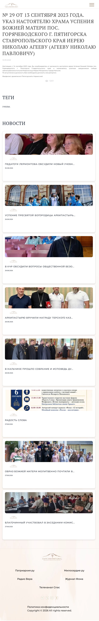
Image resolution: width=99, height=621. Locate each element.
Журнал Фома (74, 578)
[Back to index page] (11, 7)
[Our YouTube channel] (52, 598)
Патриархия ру (24, 570)
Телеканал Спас (49, 587)
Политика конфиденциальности (48, 606)
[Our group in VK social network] (43, 598)
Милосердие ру (74, 570)
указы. (6, 107)
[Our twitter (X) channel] (47, 598)
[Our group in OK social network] (56, 598)
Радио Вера (24, 578)
